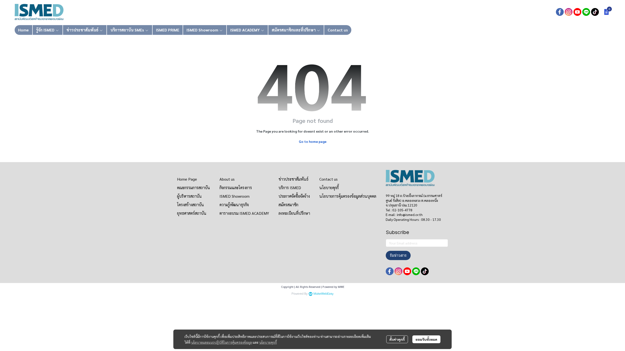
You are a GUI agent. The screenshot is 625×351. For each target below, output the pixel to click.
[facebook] (560, 12)
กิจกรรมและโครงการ (235, 187)
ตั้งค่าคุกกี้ (397, 339)
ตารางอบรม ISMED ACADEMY (244, 213)
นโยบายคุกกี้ (268, 342)
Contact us (328, 179)
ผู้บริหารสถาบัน (189, 196)
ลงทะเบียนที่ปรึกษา (294, 213)
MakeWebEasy (323, 293)
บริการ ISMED (290, 187)
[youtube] (577, 12)
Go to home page (312, 141)
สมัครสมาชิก (288, 204)
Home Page (187, 179)
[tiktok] (595, 12)
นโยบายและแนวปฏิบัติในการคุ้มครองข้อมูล (221, 342)
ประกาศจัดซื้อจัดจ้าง (294, 196)
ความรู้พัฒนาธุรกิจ (234, 204)
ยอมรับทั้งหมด (426, 339)
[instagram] (569, 12)
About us (227, 179)
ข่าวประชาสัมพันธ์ (293, 179)
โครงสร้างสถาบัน (190, 204)
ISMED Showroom (234, 196)
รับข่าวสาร (398, 255)
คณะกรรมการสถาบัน (193, 187)
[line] (586, 12)
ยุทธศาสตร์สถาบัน (191, 213)
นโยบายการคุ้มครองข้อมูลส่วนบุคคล (347, 196)
